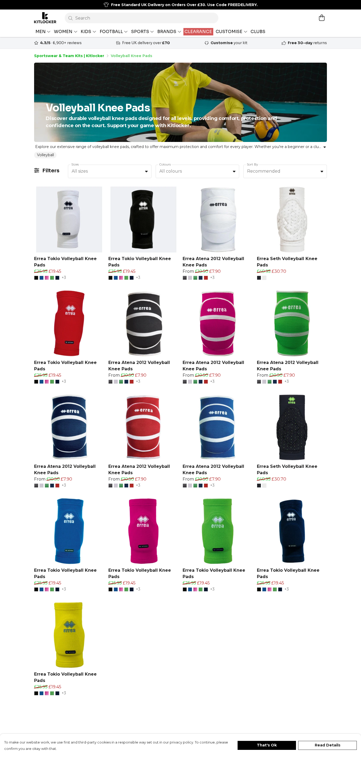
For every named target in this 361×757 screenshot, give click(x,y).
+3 (64, 278)
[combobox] (109, 171)
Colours (165, 164)
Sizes (75, 164)
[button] (146, 171)
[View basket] (321, 17)
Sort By (252, 164)
